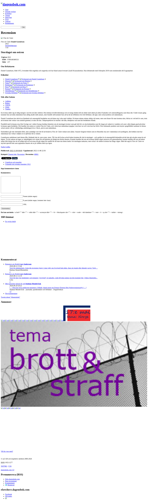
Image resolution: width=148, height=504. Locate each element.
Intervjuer (8, 17)
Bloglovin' (11, 485)
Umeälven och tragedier (13, 162)
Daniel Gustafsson (11, 79)
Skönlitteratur (9, 91)
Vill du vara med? (7, 451)
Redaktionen (9, 23)
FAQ (7, 19)
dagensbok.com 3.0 (7, 470)
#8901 (36, 154)
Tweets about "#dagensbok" (10, 297)
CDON (7, 105)
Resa (7, 87)
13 (10, 291)
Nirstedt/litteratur (11, 46)
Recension (20, 154)
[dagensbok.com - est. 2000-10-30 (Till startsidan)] (13, 4)
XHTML (4, 466)
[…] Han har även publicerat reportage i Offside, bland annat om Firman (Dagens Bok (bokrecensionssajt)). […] (48, 288)
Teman (7, 15)
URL (25, 204)
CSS (9, 466)
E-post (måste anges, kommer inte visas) (36, 200)
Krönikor (8, 13)
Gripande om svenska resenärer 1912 (18, 164)
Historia (8, 81)
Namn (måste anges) (30, 196)
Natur (7, 83)
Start (6, 10)
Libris (7, 107)
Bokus (7, 103)
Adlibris (8, 101)
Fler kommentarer (11, 293)
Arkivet (7, 21)
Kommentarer (10, 483)
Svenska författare (11, 93)
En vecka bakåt (10, 221)
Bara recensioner (11, 481)
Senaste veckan (10, 12)
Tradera (7, 109)
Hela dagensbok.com (12, 479)
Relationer (8, 85)
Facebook (8, 494)
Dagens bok (12, 154)
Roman (7, 89)
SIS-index (8, 496)
